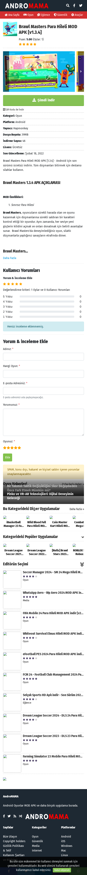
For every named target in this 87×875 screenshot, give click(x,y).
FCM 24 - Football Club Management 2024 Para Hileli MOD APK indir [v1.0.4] (53, 674)
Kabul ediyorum (62, 870)
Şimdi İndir (46, 100)
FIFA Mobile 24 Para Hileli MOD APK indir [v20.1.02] (53, 613)
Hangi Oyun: (11, 366)
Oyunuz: (9, 441)
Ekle (7, 457)
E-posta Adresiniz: (15, 383)
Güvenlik (62, 15)
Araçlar (78, 15)
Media (35, 846)
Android (66, 836)
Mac (63, 850)
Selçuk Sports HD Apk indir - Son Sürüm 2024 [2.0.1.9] (53, 695)
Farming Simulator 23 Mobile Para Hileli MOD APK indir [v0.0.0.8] (53, 756)
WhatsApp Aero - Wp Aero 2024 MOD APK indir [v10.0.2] (53, 593)
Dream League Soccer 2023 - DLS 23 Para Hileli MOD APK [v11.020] (53, 736)
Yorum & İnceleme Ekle (17, 278)
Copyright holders (14, 841)
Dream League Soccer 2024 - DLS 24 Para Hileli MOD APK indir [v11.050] (53, 715)
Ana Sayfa (13, 15)
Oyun (30, 15)
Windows (66, 846)
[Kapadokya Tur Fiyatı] (4, 779)
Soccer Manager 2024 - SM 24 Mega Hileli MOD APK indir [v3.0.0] (53, 572)
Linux (64, 855)
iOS (63, 841)
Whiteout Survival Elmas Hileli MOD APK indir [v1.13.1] (53, 633)
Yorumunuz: (11, 404)
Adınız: (8, 349)
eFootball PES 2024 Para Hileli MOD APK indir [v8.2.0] (53, 654)
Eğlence (45, 15)
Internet (37, 850)
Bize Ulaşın (10, 836)
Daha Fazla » (77, 509)
